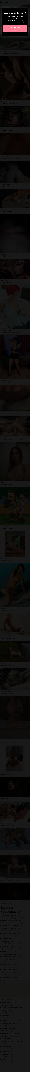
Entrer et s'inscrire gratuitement (15, 29)
